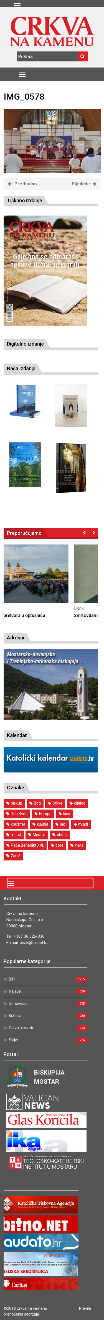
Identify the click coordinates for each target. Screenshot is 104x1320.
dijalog (79, 803)
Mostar (39, 835)
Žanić (15, 856)
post (59, 845)
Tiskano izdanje (24, 200)
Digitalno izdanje (25, 344)
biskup (16, 803)
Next (93, 532)
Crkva (57, 803)
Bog (37, 803)
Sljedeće (81, 183)
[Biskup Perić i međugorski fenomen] (71, 468)
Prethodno (25, 183)
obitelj (62, 835)
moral (16, 835)
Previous (84, 532)
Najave (15, 991)
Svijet (14, 1040)
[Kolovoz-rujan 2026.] (45, 271)
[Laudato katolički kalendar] (51, 771)
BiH (12, 979)
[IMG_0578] (52, 171)
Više (50, 579)
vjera (79, 845)
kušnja (42, 824)
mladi (83, 824)
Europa (45, 813)
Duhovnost (18, 1003)
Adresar (16, 637)
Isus (66, 813)
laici (63, 824)
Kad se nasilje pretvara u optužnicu (39, 615)
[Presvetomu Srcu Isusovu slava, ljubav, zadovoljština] (71, 405)
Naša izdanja (21, 368)
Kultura (15, 1015)
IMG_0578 (24, 96)
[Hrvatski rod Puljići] (25, 464)
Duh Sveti (19, 813)
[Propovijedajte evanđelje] (25, 401)
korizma (18, 824)
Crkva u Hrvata (21, 1028)
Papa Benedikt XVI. (27, 845)
